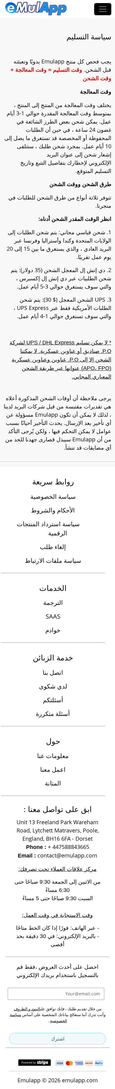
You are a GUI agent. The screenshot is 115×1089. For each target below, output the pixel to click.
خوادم (52, 630)
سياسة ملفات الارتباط (53, 560)
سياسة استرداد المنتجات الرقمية (48, 528)
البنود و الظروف (27, 1009)
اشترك (57, 1038)
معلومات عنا (53, 756)
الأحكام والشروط (53, 510)
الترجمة (53, 602)
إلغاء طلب (53, 547)
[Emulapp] (36, 9)
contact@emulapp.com (67, 855)
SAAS (53, 616)
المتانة (53, 783)
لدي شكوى (53, 686)
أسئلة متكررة (53, 714)
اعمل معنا (53, 769)
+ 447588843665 (68, 846)
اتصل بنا (53, 672)
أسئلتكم (53, 700)
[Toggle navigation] (102, 9)
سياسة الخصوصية (53, 496)
